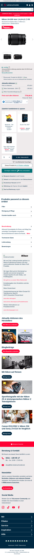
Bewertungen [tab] (6, 246)
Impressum (11, 545)
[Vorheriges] (1, 39)
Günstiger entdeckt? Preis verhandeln (17, 170)
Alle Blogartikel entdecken (11, 351)
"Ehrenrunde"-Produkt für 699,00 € (12, 77)
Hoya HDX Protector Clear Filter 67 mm (9, 147)
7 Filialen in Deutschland (10, 0)
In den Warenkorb (22, 157)
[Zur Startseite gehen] (11, 5)
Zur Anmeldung (7, 488)
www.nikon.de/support (9, 298)
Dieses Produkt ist (17, 165)
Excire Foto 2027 (25, 124)
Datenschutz (22, 545)
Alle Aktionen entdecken (10, 324)
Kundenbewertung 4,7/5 (24, 0)
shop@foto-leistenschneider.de (15, 465)
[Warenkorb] (32, 5)
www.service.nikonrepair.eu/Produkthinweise (16, 301)
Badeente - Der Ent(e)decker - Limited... (9, 126)
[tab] (17, 230)
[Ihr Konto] (30, 5)
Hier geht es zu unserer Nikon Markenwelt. (15, 280)
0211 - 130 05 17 (13, 458)
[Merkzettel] (27, 5)
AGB (16, 545)
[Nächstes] (32, 39)
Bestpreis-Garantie (18, 444)
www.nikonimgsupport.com (10, 310)
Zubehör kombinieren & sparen (13, 109)
